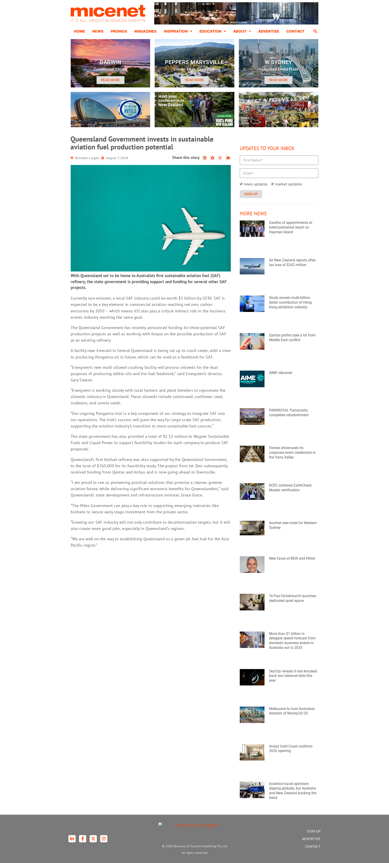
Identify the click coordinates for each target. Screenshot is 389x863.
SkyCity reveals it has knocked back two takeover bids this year (293, 676)
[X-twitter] (93, 838)
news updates (255, 184)
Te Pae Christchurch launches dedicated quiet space (292, 598)
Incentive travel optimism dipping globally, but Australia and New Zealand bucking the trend (292, 791)
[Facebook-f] (82, 838)
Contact (295, 31)
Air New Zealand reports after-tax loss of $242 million (292, 262)
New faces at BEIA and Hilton (292, 558)
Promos (119, 31)
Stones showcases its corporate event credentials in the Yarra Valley (292, 452)
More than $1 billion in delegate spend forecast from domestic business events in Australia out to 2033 (292, 641)
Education (210, 31)
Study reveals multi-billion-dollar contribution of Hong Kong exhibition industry (290, 302)
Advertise (268, 31)
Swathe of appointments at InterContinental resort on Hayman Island (290, 227)
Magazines (145, 31)
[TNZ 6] (194, 126)
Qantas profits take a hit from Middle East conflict (292, 337)
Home (79, 31)
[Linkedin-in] (72, 838)
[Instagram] (103, 838)
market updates (288, 184)
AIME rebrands (280, 373)
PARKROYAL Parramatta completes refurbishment (289, 412)
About (240, 31)
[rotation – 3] (278, 126)
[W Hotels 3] (110, 126)
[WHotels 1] (236, 23)
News (98, 31)
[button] (315, 31)
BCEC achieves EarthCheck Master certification (290, 487)
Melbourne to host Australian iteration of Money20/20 (292, 711)
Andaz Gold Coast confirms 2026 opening (290, 748)
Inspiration (176, 31)
